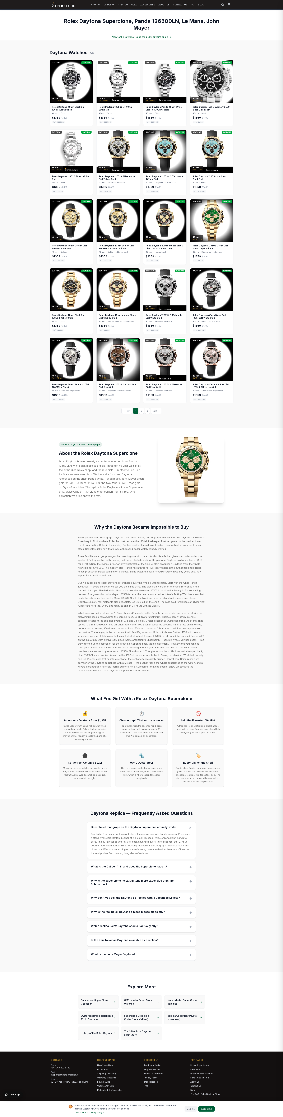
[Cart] (229, 5)
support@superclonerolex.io (65, 1074)
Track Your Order (152, 1065)
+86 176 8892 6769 (60, 1067)
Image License (151, 1082)
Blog (201, 4)
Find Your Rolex (127, 4)
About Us (164, 4)
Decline (191, 1109)
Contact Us (180, 4)
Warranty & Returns (106, 1077)
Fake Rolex (195, 1069)
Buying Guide (103, 1082)
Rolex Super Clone (199, 1065)
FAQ (193, 4)
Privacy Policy (151, 1077)
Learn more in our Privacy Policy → (89, 1112)
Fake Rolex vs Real (199, 1077)
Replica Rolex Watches (201, 1073)
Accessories (147, 4)
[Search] (223, 5)
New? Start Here (105, 1065)
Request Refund (152, 1069)
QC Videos (102, 1069)
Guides (107, 4)
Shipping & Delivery (106, 1073)
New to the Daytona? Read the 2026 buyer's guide (141, 36)
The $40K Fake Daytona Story (205, 1094)
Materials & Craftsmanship (109, 1090)
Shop (94, 4)
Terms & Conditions (153, 1073)
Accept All (206, 1109)
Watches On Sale (105, 1086)
